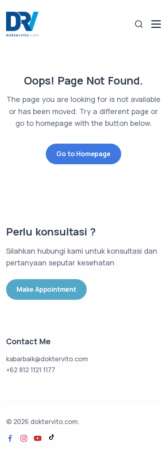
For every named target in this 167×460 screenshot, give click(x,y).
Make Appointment (46, 289)
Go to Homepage (83, 153)
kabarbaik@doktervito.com (47, 358)
